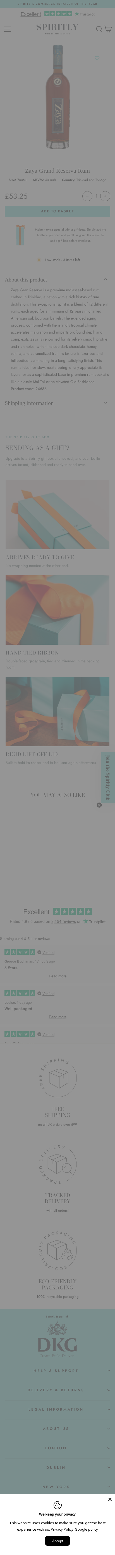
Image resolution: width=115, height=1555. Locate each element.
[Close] (110, 1499)
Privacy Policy (62, 1529)
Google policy (86, 1529)
